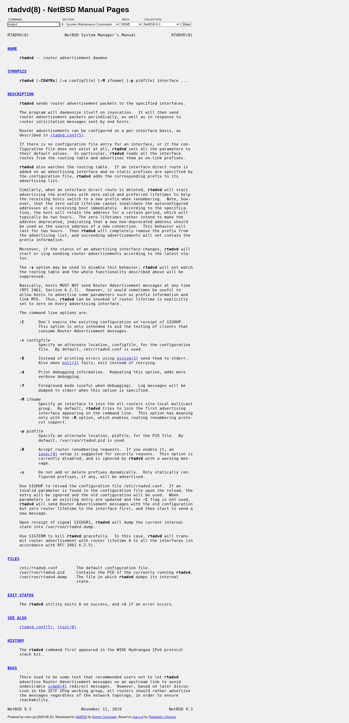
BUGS (12, 668)
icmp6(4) (57, 686)
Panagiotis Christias (162, 717)
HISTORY (16, 640)
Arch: (128, 19)
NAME (12, 49)
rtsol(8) (66, 627)
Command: (16, 19)
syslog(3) (127, 358)
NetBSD (81, 717)
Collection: (153, 19)
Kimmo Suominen (104, 717)
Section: (69, 19)
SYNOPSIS (17, 71)
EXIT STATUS (21, 595)
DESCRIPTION (21, 94)
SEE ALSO (17, 618)
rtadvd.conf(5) (67, 135)
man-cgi (137, 717)
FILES (13, 559)
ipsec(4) (47, 454)
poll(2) (70, 363)
